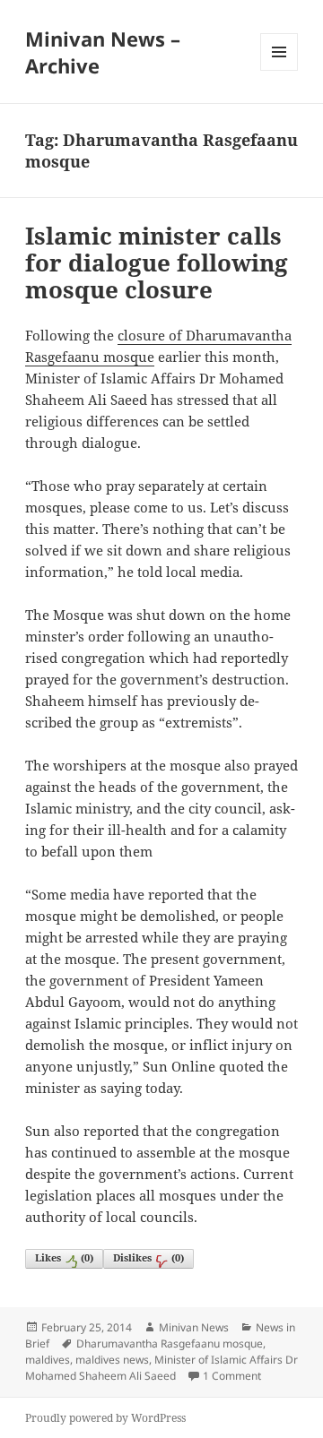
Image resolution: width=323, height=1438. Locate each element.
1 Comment (232, 1375)
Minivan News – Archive (102, 52)
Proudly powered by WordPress (105, 1417)
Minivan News (194, 1327)
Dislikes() (148, 1257)
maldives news (112, 1359)
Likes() (64, 1257)
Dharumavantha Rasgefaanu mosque (169, 1343)
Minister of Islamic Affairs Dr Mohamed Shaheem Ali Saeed (161, 1367)
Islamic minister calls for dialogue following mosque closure (156, 263)
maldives (47, 1359)
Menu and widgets (279, 70)
